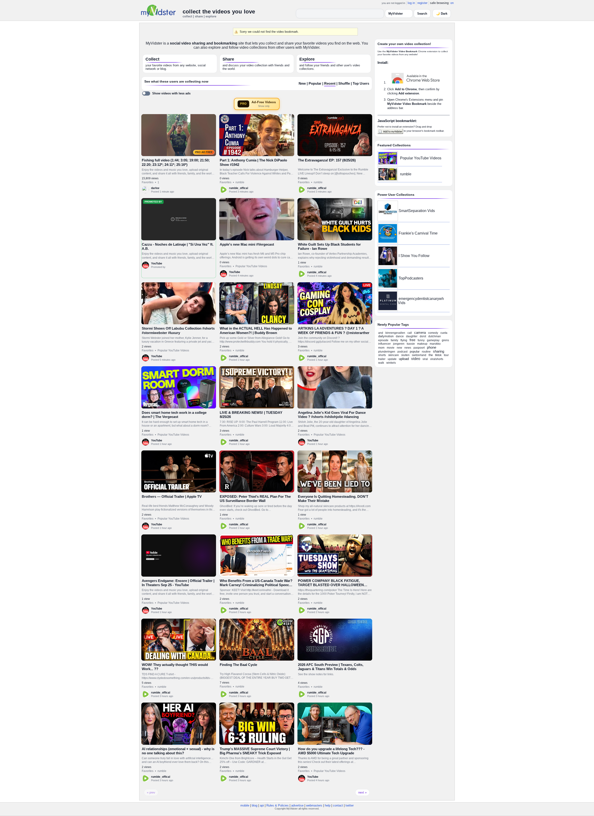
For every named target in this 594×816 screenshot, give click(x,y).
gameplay (433, 340)
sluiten (405, 355)
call (409, 332)
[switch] (166, 93)
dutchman (434, 336)
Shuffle (344, 83)
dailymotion (386, 336)
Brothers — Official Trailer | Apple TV (172, 496)
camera (420, 332)
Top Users (361, 83)
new (399, 347)
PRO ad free (204, 152)
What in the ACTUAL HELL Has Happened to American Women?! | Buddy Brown (256, 330)
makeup (422, 343)
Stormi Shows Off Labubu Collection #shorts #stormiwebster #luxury (178, 330)
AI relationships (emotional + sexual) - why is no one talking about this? (178, 751)
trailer (381, 359)
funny (421, 340)
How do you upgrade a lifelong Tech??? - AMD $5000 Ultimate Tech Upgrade (331, 751)
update (392, 359)
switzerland (419, 355)
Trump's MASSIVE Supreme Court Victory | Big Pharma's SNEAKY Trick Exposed (255, 751)
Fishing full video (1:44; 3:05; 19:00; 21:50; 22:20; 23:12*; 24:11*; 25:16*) (176, 162)
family (394, 340)
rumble (240, 182)
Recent (330, 83)
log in (411, 3)
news (407, 347)
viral (425, 359)
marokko (435, 343)
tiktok (438, 355)
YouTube (156, 263)
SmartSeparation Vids (417, 211)
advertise (297, 805)
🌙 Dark (441, 13)
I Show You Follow (414, 256)
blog (254, 805)
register (422, 3)
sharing (438, 351)
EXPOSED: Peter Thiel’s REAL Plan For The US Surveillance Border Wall (255, 499)
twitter (349, 805)
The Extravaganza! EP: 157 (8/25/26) (327, 160)
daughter (411, 336)
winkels (391, 362)
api (262, 805)
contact (338, 805)
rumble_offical (238, 188)
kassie (411, 343)
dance (400, 336)
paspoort (419, 347)
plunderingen (386, 351)
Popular (315, 83)
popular (415, 351)
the (431, 355)
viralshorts (436, 359)
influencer (384, 343)
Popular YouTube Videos (251, 266)
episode (383, 340)
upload (404, 359)
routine (426, 351)
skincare (393, 355)
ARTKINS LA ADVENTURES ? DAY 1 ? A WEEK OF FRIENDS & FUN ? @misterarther (333, 330)
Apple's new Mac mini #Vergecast (247, 244)
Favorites (147, 182)
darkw (155, 188)
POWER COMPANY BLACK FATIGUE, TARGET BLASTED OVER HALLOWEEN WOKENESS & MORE (331, 585)
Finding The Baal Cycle (238, 665)
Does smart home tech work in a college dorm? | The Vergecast (174, 415)
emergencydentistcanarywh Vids (421, 301)
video (415, 359)
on (452, 3)
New (302, 83)
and (380, 332)
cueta (443, 332)
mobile (244, 805)
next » (362, 792)
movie (390, 347)
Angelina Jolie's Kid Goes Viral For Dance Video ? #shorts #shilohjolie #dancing (332, 415)
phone (431, 347)
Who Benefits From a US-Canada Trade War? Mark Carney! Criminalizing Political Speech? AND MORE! (256, 585)
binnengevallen (395, 332)
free (412, 340)
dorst (423, 336)
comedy (433, 332)
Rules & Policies (277, 805)
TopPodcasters (411, 278)
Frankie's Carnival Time (418, 233)
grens (445, 340)
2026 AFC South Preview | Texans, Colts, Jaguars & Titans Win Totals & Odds (330, 667)
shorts (382, 355)
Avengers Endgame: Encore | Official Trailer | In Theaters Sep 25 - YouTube (178, 583)
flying (403, 340)
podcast (402, 351)
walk (381, 362)
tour (446, 355)
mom (381, 347)
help (327, 805)
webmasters (314, 805)
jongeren (398, 343)
